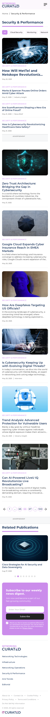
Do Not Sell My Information (13, 703)
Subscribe (25, 616)
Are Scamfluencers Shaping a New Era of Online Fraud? (24, 109)
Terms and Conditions (27, 699)
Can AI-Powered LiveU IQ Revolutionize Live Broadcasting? (20, 481)
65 (20, 509)
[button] (15, 576)
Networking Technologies (14, 656)
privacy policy (27, 628)
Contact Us (18, 696)
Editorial (6, 684)
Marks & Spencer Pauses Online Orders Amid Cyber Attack (24, 92)
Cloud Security (16, 32)
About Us (6, 696)
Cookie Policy (32, 696)
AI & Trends (7, 679)
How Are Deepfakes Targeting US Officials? (23, 306)
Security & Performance (14, 66)
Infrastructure (8, 662)
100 (40, 509)
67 (30, 509)
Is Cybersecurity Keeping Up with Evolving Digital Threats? (23, 364)
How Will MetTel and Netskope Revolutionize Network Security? (22, 73)
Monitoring (31, 32)
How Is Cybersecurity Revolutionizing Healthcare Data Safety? (23, 125)
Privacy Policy (8, 699)
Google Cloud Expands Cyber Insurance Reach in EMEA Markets (23, 248)
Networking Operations (13, 667)
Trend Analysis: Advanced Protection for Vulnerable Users (24, 421)
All (5, 32)
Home (5, 13)
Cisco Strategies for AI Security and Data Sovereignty (22, 566)
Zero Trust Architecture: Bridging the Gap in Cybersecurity (19, 187)
